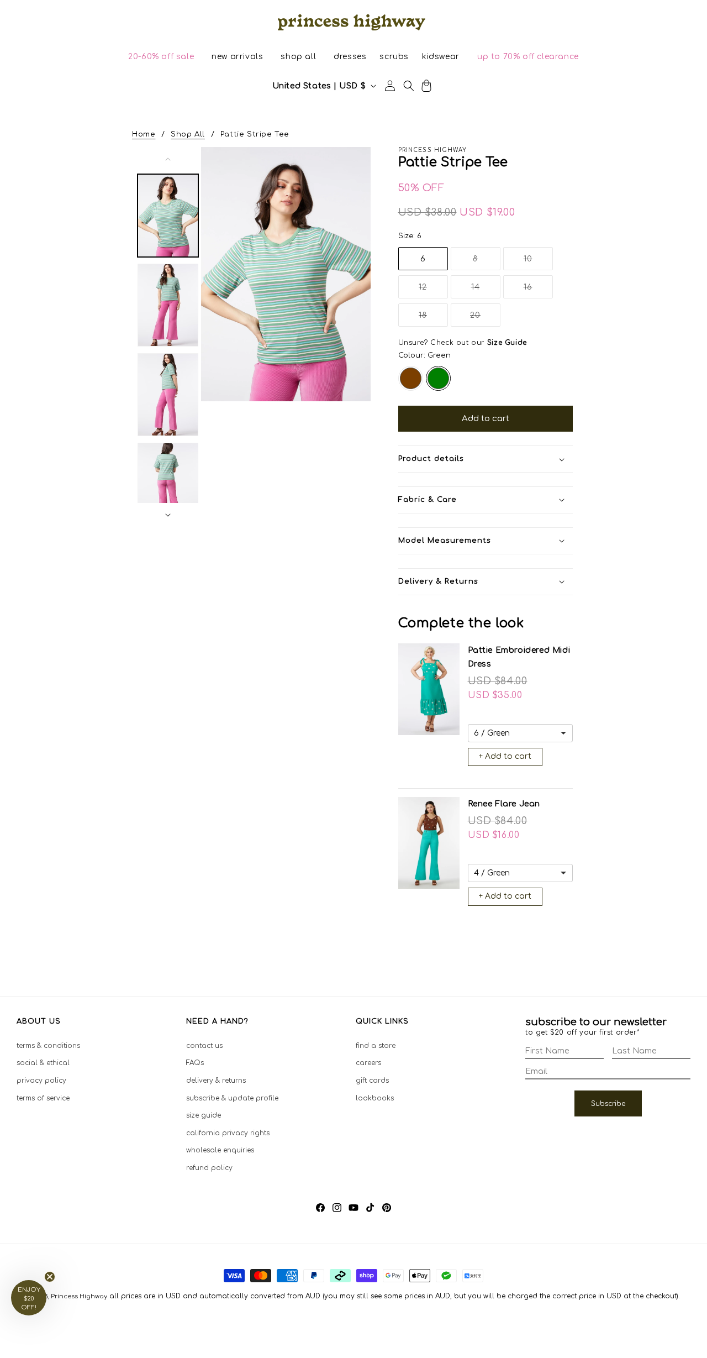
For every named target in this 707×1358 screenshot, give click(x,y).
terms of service (43, 1098)
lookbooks (375, 1098)
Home (143, 134)
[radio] (410, 378)
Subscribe (608, 1104)
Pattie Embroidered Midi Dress (519, 657)
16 (538, 290)
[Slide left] (168, 159)
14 (485, 290)
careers (368, 1063)
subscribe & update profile (232, 1098)
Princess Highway (79, 1296)
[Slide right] (168, 515)
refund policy (209, 1168)
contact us (204, 1046)
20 (485, 319)
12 (433, 290)
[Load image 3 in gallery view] (168, 394)
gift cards (372, 1080)
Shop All (188, 134)
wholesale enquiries (220, 1150)
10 (538, 262)
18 (433, 319)
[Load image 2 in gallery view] (168, 305)
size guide (203, 1115)
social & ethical (43, 1063)
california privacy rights (228, 1133)
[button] (161, 57)
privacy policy (41, 1080)
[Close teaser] (49, 1276)
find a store (375, 1046)
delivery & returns (216, 1080)
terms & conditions (48, 1046)
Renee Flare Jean (504, 804)
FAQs (195, 1063)
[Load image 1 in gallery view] (168, 215)
